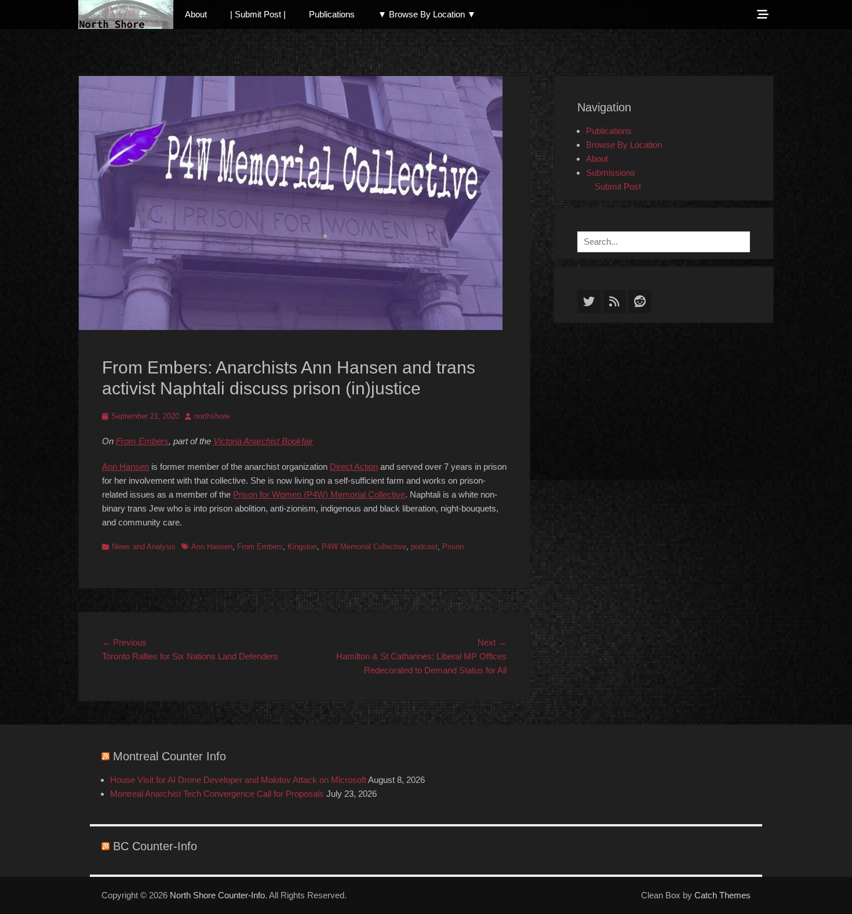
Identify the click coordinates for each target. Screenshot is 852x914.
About (196, 14)
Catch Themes (722, 895)
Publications (332, 14)
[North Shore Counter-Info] (125, 14)
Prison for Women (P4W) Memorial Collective (319, 494)
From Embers (142, 441)
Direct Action (354, 466)
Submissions (610, 172)
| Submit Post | (258, 14)
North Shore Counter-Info (217, 895)
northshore (212, 416)
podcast (424, 546)
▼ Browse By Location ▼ (427, 14)
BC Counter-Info (155, 846)
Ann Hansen (125, 466)
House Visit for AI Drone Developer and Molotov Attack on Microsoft (238, 780)
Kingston (302, 546)
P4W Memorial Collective (364, 546)
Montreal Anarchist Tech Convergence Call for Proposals (217, 794)
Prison (453, 546)
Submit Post (618, 186)
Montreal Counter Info (169, 756)
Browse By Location (624, 145)
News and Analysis (144, 546)
